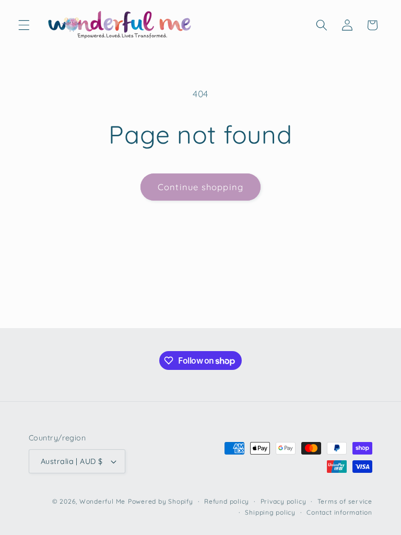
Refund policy (226, 501)
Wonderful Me (102, 501)
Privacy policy (283, 501)
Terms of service (344, 501)
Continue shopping (200, 186)
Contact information (339, 512)
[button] (24, 25)
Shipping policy (270, 512)
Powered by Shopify (160, 501)
